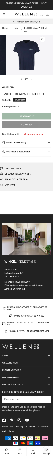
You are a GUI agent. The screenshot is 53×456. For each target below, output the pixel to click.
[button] (47, 14)
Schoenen (30, 426)
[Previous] (22, 79)
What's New (7, 426)
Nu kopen (26, 124)
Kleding (19, 426)
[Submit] (46, 399)
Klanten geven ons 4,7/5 (28, 21)
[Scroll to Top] (48, 440)
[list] (26, 58)
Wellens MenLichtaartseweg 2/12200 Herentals (13, 273)
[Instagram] (19, 420)
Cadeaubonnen (9, 431)
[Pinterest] (11, 420)
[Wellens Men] (26, 14)
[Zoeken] (41, 14)
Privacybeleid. (34, 410)
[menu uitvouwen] (4, 14)
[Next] (31, 79)
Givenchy (8, 87)
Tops (16, 27)
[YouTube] (27, 420)
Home (5, 27)
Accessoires (43, 426)
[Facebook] (4, 420)
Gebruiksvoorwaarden (13, 410)
